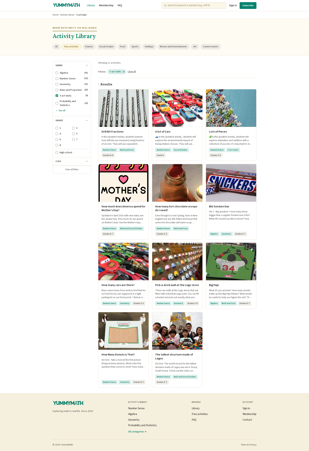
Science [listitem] (89, 46)
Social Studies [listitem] (106, 46)
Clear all (132, 71)
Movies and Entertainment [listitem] (173, 46)
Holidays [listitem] (149, 46)
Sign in (233, 5)
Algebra (132, 414)
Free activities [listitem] (71, 46)
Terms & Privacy (248, 444)
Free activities (200, 414)
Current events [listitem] (210, 46)
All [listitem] (56, 46)
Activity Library (67, 14)
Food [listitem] (122, 46)
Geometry (133, 420)
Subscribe (248, 5)
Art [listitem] (195, 46)
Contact (247, 420)
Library (91, 5)
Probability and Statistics (142, 425)
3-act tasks (116, 71)
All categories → (137, 431)
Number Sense (136, 408)
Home (55, 14)
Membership (106, 5)
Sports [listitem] (135, 46)
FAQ (120, 5)
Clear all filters (72, 169)
